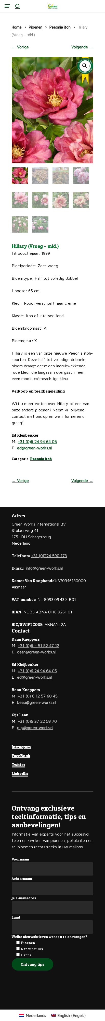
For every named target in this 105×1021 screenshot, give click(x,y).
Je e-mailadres (24, 898)
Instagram (21, 746)
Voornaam (20, 859)
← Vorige (20, 47)
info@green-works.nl (44, 568)
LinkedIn (20, 773)
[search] (17, 6)
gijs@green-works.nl (35, 727)
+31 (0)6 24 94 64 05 (37, 441)
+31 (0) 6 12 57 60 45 (38, 696)
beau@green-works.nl (36, 702)
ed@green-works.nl (34, 448)
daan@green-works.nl (36, 652)
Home (17, 27)
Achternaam (22, 878)
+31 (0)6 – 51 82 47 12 (38, 645)
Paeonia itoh (60, 27)
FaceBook (21, 755)
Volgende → (82, 47)
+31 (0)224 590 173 (49, 555)
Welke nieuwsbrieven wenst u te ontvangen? (49, 936)
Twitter (18, 764)
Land (16, 917)
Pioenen (35, 27)
